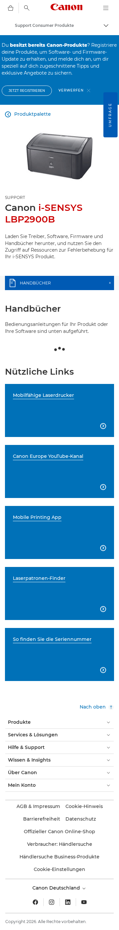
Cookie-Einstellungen (59, 869)
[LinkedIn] (67, 902)
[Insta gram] (51, 902)
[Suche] (26, 8)
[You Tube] (84, 902)
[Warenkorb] (10, 8)
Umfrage (110, 114)
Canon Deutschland (56, 888)
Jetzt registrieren (27, 91)
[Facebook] (35, 902)
